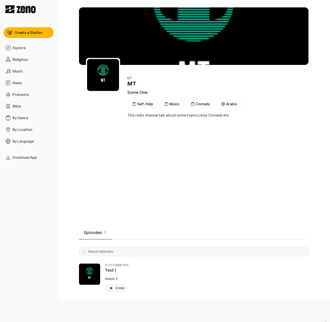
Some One (137, 92)
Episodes (95, 232)
